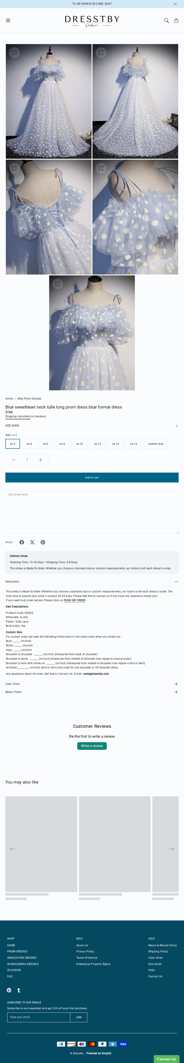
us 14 (115, 443)
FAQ (9, 976)
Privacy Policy (85, 951)
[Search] (166, 20)
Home (9, 398)
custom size (155, 443)
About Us (82, 945)
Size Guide (155, 964)
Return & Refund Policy (162, 945)
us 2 (12, 443)
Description (12, 581)
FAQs (151, 970)
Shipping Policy (158, 951)
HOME (11, 945)
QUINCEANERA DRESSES (23, 964)
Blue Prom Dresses (29, 398)
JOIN (79, 1017)
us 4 (29, 443)
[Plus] (41, 459)
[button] (9, 20)
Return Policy (13, 692)
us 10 (79, 443)
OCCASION (14, 970)
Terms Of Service (86, 957)
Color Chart (12, 684)
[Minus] (14, 459)
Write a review (92, 746)
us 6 (45, 443)
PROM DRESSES (17, 951)
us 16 (133, 443)
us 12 (97, 443)
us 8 (62, 443)
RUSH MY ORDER (74, 600)
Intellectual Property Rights (93, 964)
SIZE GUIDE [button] (12, 425)
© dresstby (77, 1053)
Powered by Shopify (99, 1053)
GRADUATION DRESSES (22, 957)
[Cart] (176, 20)
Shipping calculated (18, 416)
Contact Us (155, 976)
